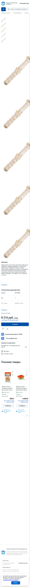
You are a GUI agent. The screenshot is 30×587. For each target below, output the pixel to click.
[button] (5, 313)
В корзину (8, 405)
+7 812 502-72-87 (24, 3)
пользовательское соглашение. (10, 580)
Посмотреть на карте (23, 563)
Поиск (9, 9)
